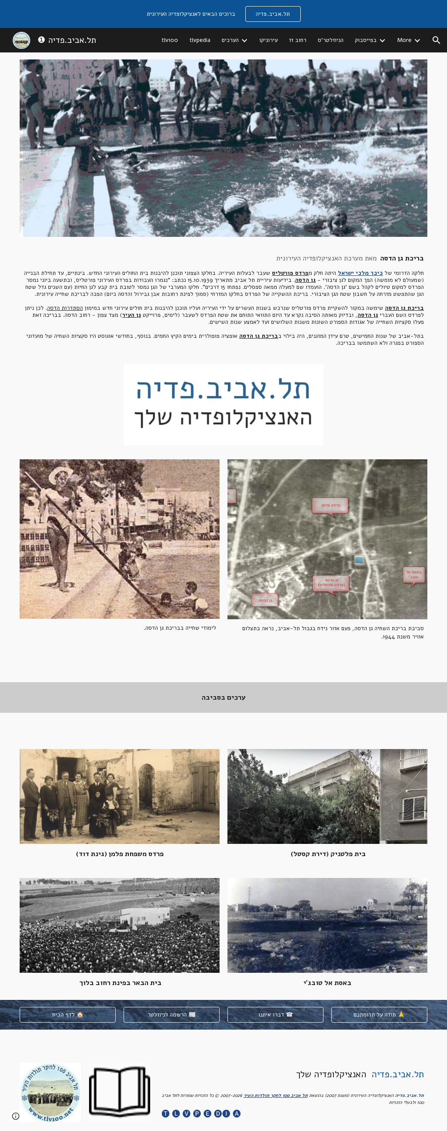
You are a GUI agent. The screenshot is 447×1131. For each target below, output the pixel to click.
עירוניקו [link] (268, 40)
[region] (223, 14)
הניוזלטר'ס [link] (331, 40)
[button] (436, 40)
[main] (223, 300)
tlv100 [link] (170, 40)
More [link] (404, 40)
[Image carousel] (223, 404)
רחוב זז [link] (297, 40)
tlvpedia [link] (199, 40)
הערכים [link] (230, 40)
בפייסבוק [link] (366, 40)
